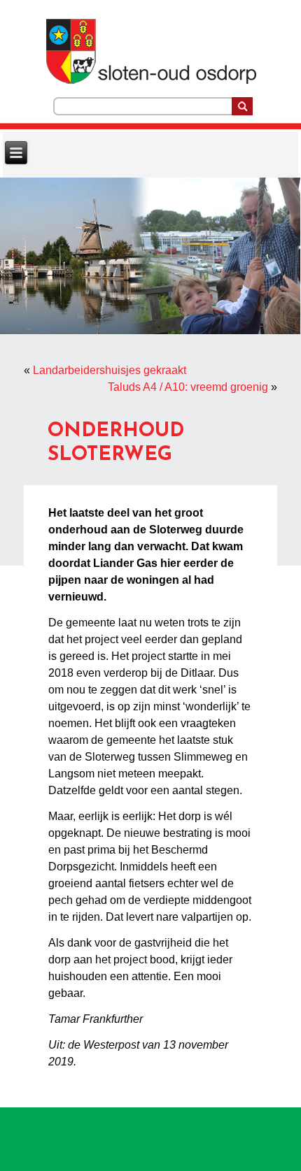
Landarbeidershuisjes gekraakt (109, 370)
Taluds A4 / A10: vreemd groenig (188, 387)
